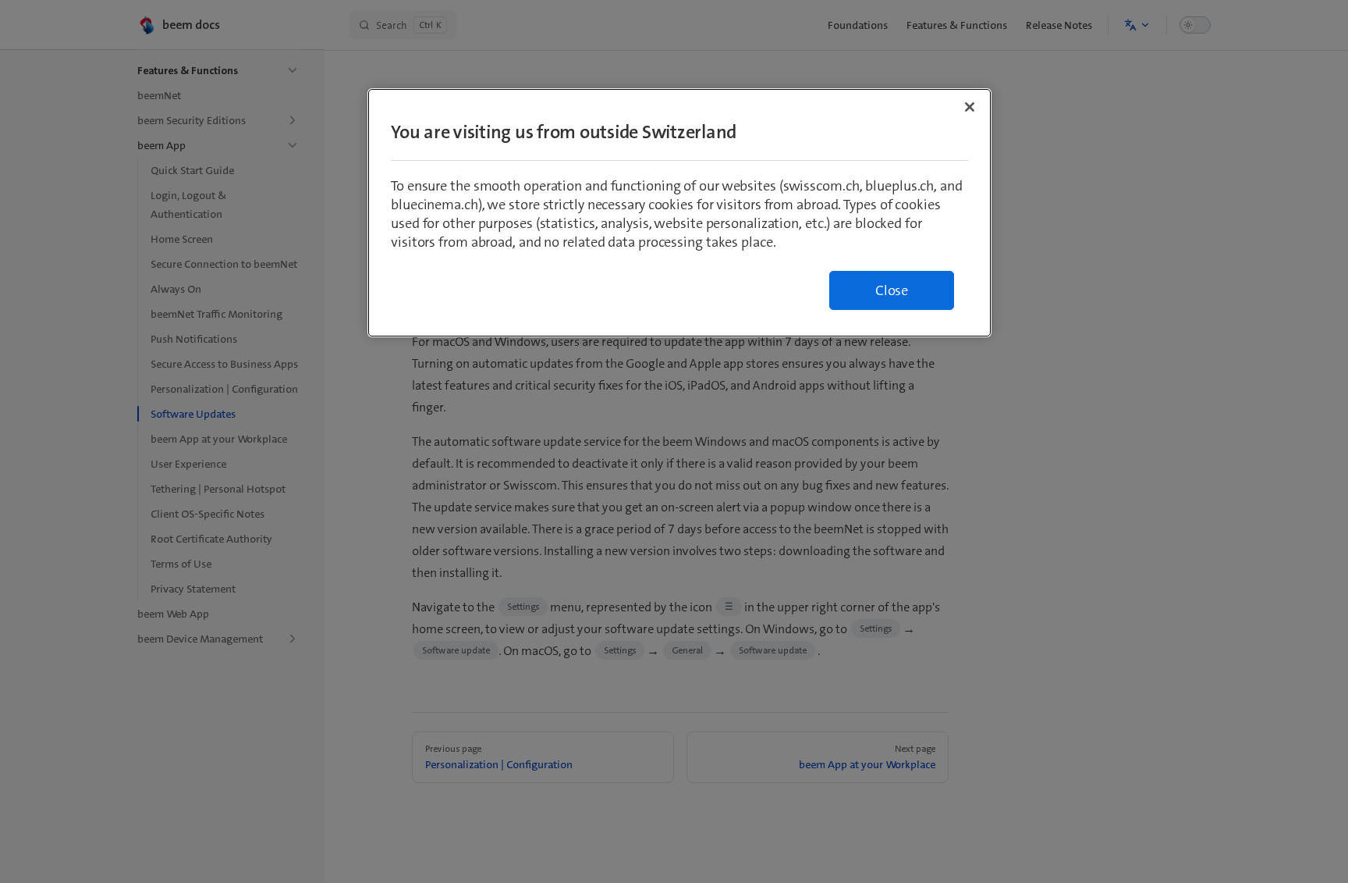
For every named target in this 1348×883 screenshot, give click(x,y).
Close (891, 290)
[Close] (969, 107)
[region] (679, 212)
